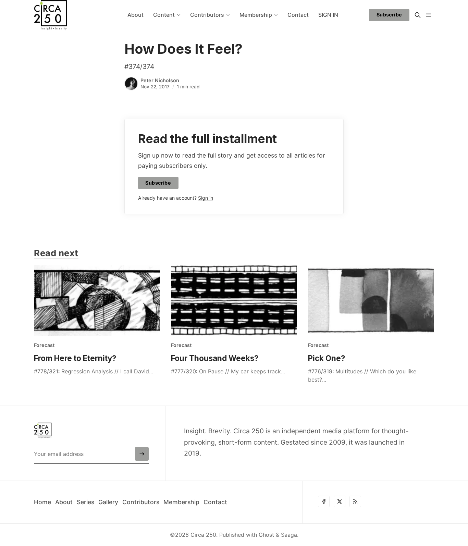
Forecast (44, 345)
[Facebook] (324, 501)
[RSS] (355, 501)
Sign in (205, 198)
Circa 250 (203, 534)
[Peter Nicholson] (131, 83)
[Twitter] (339, 501)
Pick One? (326, 358)
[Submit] (142, 454)
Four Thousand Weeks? (214, 358)
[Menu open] (428, 15)
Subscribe (389, 14)
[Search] (417, 15)
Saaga (289, 534)
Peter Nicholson (159, 80)
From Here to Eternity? (75, 358)
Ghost (266, 534)
